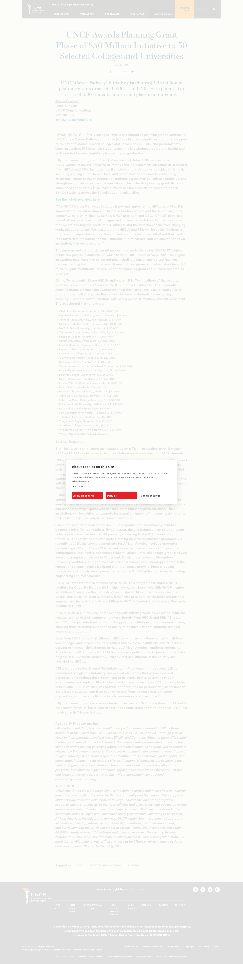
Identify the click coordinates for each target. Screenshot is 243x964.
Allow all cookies (83, 495)
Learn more (78, 486)
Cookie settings (150, 495)
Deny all (112, 495)
